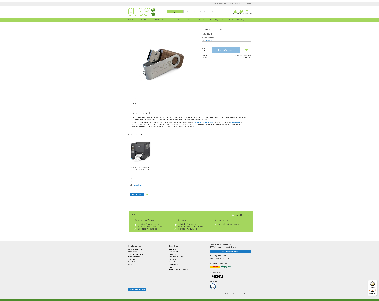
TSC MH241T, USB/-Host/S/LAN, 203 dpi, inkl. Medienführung (140, 168)
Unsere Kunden (174, 251)
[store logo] (141, 12)
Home (130, 25)
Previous (126, 169)
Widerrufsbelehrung (176, 257)
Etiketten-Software (148, 25)
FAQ (129, 264)
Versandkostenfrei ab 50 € (220, 3)
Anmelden (235, 13)
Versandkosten (210, 40)
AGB (170, 267)
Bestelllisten (132, 262)
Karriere (171, 254)
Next (253, 169)
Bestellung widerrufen (137, 289)
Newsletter (248, 3)
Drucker (137, 25)
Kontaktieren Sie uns (135, 249)
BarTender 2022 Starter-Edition (204, 122)
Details (134, 103)
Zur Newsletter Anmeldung (230, 251)
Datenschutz (173, 262)
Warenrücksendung (134, 257)
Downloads (132, 251)
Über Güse (172, 249)
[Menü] (376, 281)
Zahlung (131, 259)
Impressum (173, 264)
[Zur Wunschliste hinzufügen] (146, 194)
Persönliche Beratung (236, 3)
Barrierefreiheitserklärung (177, 269)
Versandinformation (135, 254)
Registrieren (241, 13)
